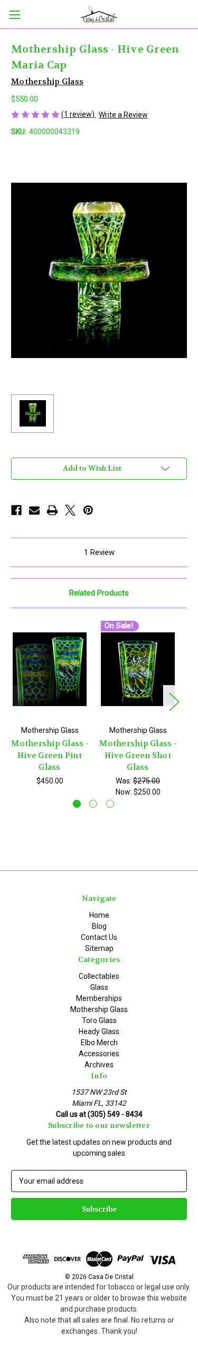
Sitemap (99, 948)
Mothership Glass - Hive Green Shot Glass (137, 755)
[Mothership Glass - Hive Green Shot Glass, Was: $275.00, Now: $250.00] (138, 669)
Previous (13, 701)
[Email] (34, 510)
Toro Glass (99, 1020)
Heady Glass (99, 1031)
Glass (99, 987)
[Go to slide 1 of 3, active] (77, 804)
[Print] (52, 510)
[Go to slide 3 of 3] (110, 804)
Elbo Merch (99, 1042)
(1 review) (78, 114)
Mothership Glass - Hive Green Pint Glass (49, 755)
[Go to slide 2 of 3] (93, 804)
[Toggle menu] (14, 14)
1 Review (99, 552)
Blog (99, 926)
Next (173, 701)
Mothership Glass (99, 1009)
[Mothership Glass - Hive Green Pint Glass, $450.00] (50, 669)
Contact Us (99, 937)
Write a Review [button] (123, 115)
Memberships (99, 998)
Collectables (99, 976)
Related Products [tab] (99, 593)
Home (99, 915)
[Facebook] (16, 510)
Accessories (99, 1053)
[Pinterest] (88, 510)
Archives (99, 1064)
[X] (70, 510)
